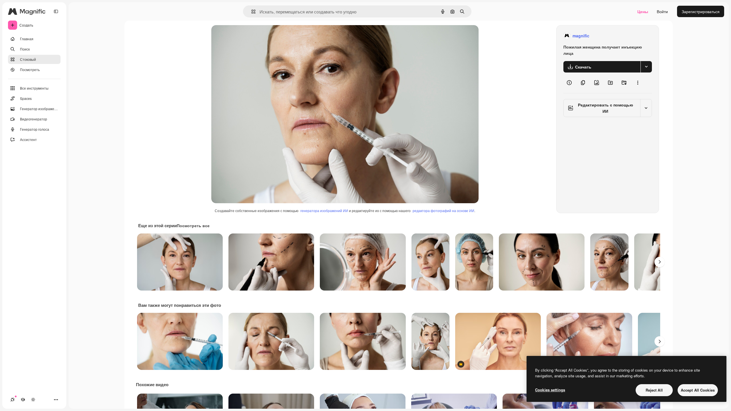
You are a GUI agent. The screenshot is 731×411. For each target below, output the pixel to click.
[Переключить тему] (33, 399)
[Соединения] (12, 399)
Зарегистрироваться (701, 11)
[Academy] (22, 399)
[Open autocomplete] (251, 11)
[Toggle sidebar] (56, 11)
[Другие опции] (637, 82)
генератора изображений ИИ (324, 210)
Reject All (654, 390)
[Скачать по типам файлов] (646, 66)
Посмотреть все (193, 225)
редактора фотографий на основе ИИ (443, 210)
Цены (642, 11)
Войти (662, 11)
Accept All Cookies (698, 390)
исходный (249, 36)
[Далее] (659, 262)
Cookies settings (550, 389)
